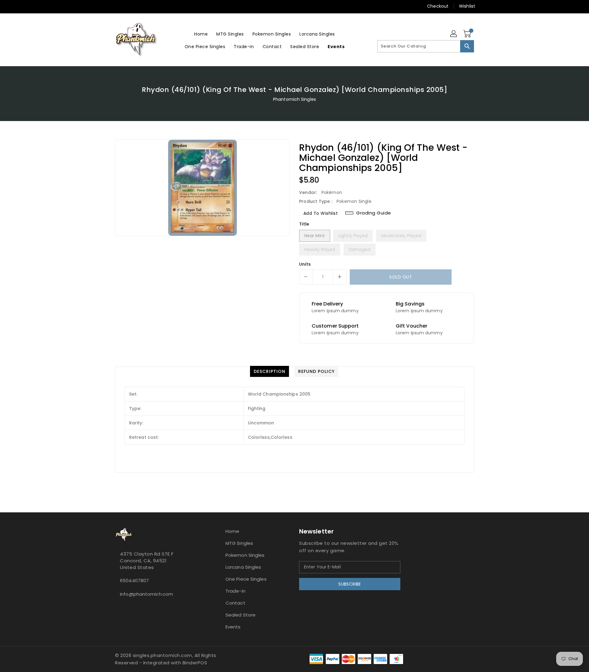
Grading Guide (373, 213)
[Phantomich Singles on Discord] (118, 6)
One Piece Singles (246, 579)
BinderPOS (195, 662)
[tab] (269, 371)
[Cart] (468, 34)
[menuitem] (201, 34)
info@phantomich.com (146, 594)
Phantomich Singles (294, 99)
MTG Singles (239, 543)
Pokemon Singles (245, 555)
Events (233, 627)
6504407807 (134, 580)
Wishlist (467, 6)
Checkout (437, 6)
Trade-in (235, 591)
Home (232, 531)
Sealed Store (240, 615)
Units (305, 264)
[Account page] (454, 34)
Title (304, 224)
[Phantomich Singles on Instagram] (106, 6)
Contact (235, 603)
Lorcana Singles (243, 567)
